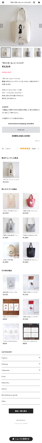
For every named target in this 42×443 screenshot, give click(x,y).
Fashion (4, 358)
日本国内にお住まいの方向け (21, 136)
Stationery (5, 383)
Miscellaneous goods (10, 395)
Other (4, 401)
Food (3, 376)
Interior (4, 389)
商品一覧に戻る (21, 411)
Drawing (5, 364)
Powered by (18, 423)
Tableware (6, 370)
